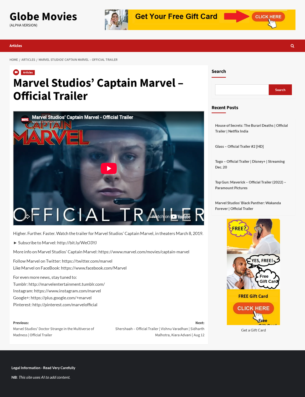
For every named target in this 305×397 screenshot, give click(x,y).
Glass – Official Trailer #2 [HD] (239, 146)
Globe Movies (43, 17)
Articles (16, 45)
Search (219, 71)
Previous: (53, 329)
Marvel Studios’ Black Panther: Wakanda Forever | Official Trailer (248, 206)
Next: (159, 329)
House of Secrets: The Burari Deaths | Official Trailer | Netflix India (251, 128)
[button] (292, 46)
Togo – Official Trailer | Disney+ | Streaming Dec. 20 (250, 164)
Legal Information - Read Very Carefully (43, 368)
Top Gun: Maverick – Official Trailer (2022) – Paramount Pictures (250, 185)
